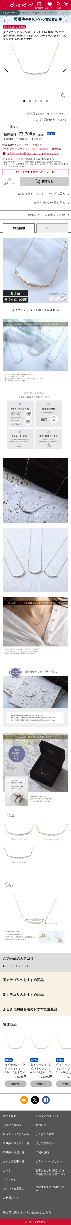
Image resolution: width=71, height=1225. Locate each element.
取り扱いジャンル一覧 (16, 1143)
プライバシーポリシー (49, 1161)
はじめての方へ (45, 1143)
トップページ (9, 12)
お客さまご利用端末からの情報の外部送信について (50, 1174)
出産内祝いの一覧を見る (49, 202)
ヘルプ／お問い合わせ (49, 1116)
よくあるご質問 (45, 1134)
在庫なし (15, 1084)
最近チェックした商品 (16, 1134)
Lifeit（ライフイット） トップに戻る (41, 193)
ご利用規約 (42, 1152)
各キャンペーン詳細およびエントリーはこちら (33, 153)
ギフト (63, 12)
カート (7, 1170)
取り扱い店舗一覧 (13, 1152)
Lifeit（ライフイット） (17, 966)
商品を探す (9, 1116)
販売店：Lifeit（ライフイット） (47, 113)
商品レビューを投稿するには (46, 215)
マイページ (9, 1179)
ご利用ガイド (11, 1197)
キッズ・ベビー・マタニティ (38, 12)
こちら (47, 1212)
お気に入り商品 (12, 1125)
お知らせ (41, 1125)
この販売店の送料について (50, 119)
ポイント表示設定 (13, 1188)
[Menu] (5, 5)
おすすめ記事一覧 (13, 1161)
